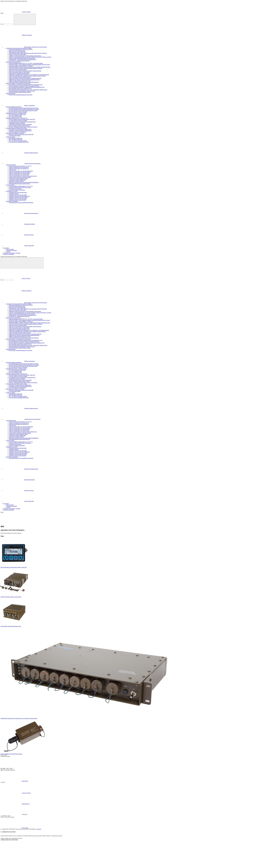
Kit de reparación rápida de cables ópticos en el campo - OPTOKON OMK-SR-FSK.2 (28, 89)
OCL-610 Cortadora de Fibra (15, 115)
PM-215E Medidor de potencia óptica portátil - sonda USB (22, 119)
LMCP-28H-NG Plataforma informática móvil (19, 73)
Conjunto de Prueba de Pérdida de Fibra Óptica (16, 128)
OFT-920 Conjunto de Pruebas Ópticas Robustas (19, 92)
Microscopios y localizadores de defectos (15, 133)
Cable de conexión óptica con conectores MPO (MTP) (21, 171)
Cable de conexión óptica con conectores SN (19, 167)
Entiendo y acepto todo (5, 839)
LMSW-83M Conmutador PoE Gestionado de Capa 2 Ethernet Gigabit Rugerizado (27, 75)
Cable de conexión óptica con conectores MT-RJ (19, 172)
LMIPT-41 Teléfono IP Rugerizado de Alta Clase (20, 80)
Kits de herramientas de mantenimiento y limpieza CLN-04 (22, 91)
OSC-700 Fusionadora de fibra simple (17, 114)
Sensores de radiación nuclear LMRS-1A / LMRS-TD (21, 65)
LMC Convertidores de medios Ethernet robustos (20, 77)
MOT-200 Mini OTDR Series (15, 138)
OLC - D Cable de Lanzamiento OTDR (18, 140)
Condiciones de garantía (11, 250)
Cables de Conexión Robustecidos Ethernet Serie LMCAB (22, 58)
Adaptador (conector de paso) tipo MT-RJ (18, 197)
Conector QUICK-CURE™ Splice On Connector (20, 187)
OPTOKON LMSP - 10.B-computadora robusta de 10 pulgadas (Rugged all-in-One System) (29, 64)
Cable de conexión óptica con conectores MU (19, 174)
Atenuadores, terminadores (12, 201)
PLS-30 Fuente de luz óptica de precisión (18, 111)
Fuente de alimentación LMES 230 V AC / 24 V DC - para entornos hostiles (26, 63)
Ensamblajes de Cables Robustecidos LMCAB (19, 60)
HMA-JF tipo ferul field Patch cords (17, 50)
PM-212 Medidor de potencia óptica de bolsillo (19, 125)
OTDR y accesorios (10, 137)
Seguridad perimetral (10, 93)
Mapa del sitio (25, 781)
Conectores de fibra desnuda (15, 188)
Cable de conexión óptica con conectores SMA (19, 173)
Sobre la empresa (10, 249)
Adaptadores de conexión (11, 191)
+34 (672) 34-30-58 (26, 12)
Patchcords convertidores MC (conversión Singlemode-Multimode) (23, 182)
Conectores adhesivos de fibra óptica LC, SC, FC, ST (21, 186)
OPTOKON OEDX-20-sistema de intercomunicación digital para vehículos (25, 68)
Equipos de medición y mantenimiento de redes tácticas (18, 83)
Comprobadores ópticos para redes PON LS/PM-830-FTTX (22, 121)
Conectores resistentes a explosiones (17, 190)
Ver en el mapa (25, 827)
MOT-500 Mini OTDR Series (15, 139)
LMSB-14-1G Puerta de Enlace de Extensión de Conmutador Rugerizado (25, 78)
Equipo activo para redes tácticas (13, 62)
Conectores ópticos (10, 184)
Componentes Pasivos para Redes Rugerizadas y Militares (19, 48)
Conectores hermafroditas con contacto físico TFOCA (21, 49)
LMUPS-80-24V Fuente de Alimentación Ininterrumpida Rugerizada (24, 79)
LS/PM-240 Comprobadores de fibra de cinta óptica (20, 124)
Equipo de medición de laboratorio (13, 106)
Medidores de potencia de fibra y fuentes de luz (16, 118)
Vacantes (8, 251)
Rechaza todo (14, 839)
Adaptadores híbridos (13, 193)
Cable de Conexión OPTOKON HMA (17, 54)
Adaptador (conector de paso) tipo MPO (18, 195)
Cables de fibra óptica (11, 164)
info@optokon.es (25, 803)
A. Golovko (38, 829)
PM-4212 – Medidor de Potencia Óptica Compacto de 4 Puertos (23, 126)
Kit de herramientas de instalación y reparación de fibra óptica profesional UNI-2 (26, 87)
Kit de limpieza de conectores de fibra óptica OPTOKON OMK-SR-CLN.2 (25, 84)
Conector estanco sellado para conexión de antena (20, 177)
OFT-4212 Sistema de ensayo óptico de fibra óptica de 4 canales (23, 110)
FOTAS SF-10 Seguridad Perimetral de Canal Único (20, 94)
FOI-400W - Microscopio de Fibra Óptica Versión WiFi (21, 134)
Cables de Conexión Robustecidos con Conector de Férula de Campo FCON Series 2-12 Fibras (30, 57)
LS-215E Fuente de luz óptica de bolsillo (18, 120)
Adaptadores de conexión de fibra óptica (18, 192)
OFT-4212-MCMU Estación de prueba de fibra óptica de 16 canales (24, 109)
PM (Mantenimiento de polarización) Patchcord (19, 183)
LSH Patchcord (12, 169)
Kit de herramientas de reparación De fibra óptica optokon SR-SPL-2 (24, 86)
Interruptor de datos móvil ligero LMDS (18, 69)
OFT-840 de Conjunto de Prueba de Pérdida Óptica (20, 130)
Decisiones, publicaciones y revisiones (11, 253)
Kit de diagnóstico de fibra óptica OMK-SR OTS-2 (20, 88)
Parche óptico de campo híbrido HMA (17, 52)
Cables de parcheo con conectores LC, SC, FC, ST (20, 166)
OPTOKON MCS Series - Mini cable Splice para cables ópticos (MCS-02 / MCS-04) (28, 53)
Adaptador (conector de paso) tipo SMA (18, 198)
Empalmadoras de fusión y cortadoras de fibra (16, 113)
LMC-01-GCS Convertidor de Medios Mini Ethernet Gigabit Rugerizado (25, 70)
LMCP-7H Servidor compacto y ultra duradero (19, 72)
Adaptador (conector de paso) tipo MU (17, 200)
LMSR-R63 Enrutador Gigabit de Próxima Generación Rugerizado (24, 82)
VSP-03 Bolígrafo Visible (14, 135)
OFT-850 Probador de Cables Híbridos (17, 132)
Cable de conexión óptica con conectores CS (19, 168)
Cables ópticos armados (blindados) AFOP (18, 178)
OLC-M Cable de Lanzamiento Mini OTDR (19, 142)
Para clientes (6, 248)
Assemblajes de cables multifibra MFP (17, 179)
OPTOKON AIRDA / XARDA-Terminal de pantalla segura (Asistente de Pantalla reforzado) (29, 67)
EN (2, 13)
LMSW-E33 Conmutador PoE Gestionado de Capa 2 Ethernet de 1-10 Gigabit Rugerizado (29, 74)
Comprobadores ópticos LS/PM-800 (17, 123)
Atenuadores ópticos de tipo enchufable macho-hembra (21, 202)
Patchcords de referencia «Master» (16, 181)
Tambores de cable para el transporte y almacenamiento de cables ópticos (25, 55)
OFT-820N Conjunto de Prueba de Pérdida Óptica (20, 129)
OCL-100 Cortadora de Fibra (15, 116)
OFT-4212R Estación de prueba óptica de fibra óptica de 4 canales (23, 108)
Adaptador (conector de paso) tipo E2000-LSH (19, 196)
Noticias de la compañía (8, 254)
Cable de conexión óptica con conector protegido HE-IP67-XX (23, 176)
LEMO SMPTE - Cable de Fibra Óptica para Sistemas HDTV (22, 59)
